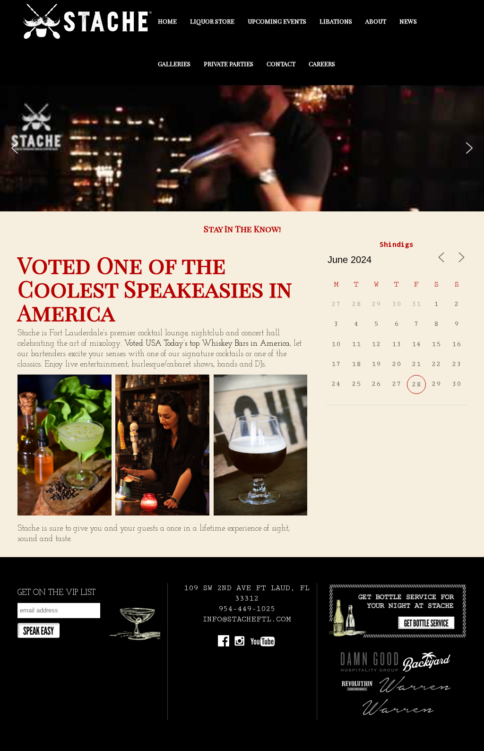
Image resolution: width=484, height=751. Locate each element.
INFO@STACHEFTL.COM (246, 619)
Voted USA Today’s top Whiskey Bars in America (207, 344)
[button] (14, 148)
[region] (242, 148)
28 (416, 384)
